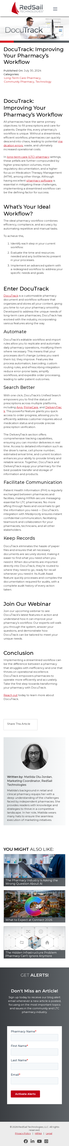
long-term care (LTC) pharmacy (28, 157)
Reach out (11, 695)
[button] (54, 9)
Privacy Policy (23, 1133)
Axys (19, 407)
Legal (49, 1133)
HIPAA (38, 1133)
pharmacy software (39, 180)
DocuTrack (11, 295)
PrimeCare (31, 407)
